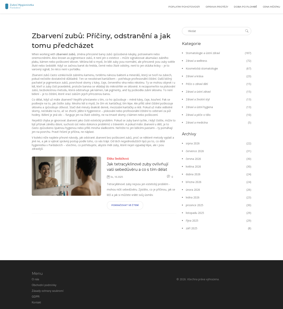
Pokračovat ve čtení (125, 205)
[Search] (246, 31)
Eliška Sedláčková (118, 158)
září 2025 (218, 228)
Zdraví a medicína (218, 122)
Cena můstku (271, 6)
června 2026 (218, 159)
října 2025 (218, 220)
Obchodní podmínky (44, 285)
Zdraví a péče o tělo (218, 115)
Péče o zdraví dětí (218, 84)
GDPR (35, 296)
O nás (35, 279)
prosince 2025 (218, 205)
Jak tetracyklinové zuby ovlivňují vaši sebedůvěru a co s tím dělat (137, 167)
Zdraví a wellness (218, 61)
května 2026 (218, 166)
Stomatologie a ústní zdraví (218, 53)
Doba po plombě (245, 6)
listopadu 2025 (218, 213)
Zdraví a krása (218, 76)
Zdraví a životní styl (218, 99)
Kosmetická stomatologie (218, 68)
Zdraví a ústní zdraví (218, 91)
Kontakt (36, 302)
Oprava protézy (217, 6)
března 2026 (218, 182)
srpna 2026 (218, 143)
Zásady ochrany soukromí (48, 291)
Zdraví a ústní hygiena (218, 107)
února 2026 (218, 189)
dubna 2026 (218, 174)
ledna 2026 (218, 197)
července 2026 (218, 151)
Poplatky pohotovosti (184, 6)
